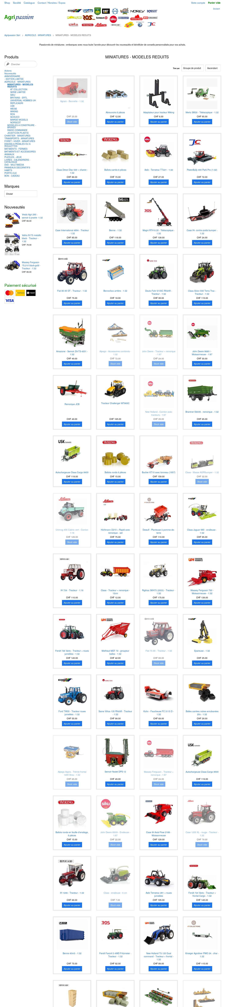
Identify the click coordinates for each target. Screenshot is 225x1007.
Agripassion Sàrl (12, 35)
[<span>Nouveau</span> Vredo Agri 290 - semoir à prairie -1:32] (12, 221)
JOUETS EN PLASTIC (18, 133)
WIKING (14, 111)
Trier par (176, 68)
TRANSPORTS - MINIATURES (19, 138)
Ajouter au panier (115, 121)
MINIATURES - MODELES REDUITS (20, 85)
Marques (11, 186)
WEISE (13, 109)
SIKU (12, 95)
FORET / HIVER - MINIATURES (19, 141)
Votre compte (198, 2)
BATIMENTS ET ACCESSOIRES (20, 151)
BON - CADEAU (12, 176)
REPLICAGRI (16, 103)
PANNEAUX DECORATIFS (17, 167)
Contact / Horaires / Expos (51, 2)
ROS (12, 114)
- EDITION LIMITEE (14, 79)
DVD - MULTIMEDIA (14, 165)
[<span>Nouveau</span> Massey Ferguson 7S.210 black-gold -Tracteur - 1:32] (12, 266)
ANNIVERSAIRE (12, 76)
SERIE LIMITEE (18, 92)
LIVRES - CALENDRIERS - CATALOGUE (17, 161)
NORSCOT (15, 122)
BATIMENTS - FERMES (15, 149)
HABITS (8, 170)
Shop (7, 2)
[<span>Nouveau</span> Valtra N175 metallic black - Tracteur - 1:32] (12, 245)
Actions (7, 71)
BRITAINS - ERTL (18, 98)
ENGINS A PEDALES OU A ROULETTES (17, 145)
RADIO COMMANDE (17, 130)
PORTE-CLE (10, 173)
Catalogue (29, 2)
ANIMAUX (9, 154)
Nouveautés (10, 73)
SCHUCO (14, 117)
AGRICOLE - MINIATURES (38, 35)
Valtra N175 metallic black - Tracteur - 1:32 (31, 238)
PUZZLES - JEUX (12, 157)
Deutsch (216, 8)
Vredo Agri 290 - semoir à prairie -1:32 (32, 216)
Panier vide (214, 2)
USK (12, 106)
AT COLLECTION (18, 89)
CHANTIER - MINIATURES (17, 135)
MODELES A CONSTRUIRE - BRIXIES (21, 126)
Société (17, 2)
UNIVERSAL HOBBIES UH (23, 100)
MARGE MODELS (19, 120)
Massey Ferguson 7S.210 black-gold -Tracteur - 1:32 (31, 265)
